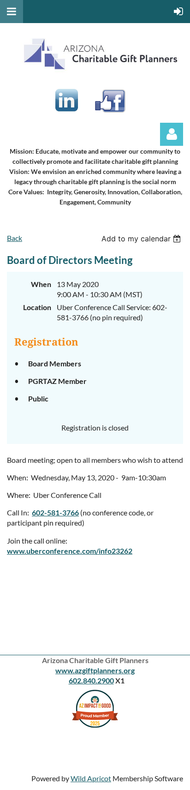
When (41, 284)
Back (14, 237)
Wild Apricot (91, 778)
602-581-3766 (55, 512)
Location (37, 307)
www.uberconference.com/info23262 (69, 550)
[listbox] (142, 238)
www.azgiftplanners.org (95, 670)
